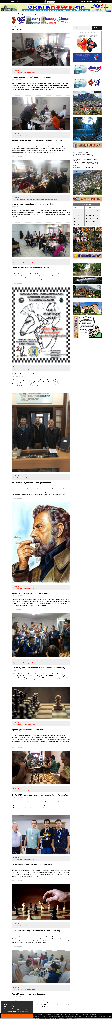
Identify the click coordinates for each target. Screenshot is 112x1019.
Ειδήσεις (16, 70)
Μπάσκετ (19, 477)
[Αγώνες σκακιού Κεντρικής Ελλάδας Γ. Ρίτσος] (38, 542)
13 (90, 215)
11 (82, 215)
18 (82, 218)
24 (78, 221)
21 (94, 218)
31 (78, 224)
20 (90, 218)
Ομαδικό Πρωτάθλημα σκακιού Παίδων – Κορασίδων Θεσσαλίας (38, 668)
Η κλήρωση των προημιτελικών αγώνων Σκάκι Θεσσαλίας (36, 931)
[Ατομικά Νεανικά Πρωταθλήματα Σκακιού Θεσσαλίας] (38, 50)
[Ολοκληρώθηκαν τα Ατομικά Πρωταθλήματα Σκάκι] (38, 834)
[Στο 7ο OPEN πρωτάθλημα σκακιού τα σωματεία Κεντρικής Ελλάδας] (38, 768)
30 (75, 224)
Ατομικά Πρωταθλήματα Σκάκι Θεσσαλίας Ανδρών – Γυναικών (37, 141)
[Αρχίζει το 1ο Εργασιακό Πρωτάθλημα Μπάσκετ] (38, 433)
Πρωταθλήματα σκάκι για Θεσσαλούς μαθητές (30, 268)
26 (86, 221)
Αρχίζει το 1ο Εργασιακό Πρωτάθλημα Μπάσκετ (31, 483)
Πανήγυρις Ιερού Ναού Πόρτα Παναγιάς (83, 167)
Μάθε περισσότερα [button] (23, 1011)
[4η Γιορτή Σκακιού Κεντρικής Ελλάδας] (38, 703)
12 (86, 215)
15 (97, 215)
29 (97, 221)
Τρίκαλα (34, 477)
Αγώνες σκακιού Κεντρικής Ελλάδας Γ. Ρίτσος (30, 593)
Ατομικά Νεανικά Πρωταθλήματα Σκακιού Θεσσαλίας (33, 77)
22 (97, 218)
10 (78, 215)
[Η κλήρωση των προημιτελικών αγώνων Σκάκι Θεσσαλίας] (38, 902)
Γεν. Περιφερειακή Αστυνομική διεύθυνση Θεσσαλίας (30, 199)
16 (75, 218)
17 (78, 218)
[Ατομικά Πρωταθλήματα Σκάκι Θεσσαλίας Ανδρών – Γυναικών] (38, 113)
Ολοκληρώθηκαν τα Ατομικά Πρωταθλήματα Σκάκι (32, 864)
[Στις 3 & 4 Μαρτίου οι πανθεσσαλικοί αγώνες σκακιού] (38, 325)
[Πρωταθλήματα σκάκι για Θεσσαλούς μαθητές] (38, 240)
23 (75, 221)
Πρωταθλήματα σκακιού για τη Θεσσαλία (28, 994)
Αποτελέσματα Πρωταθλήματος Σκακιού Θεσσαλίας (33, 204)
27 (90, 221)
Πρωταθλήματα (27, 72)
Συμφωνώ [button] (17, 1016)
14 (94, 215)
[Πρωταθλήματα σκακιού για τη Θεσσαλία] (38, 967)
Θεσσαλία (19, 72)
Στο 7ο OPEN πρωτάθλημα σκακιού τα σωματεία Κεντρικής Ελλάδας (40, 795)
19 (86, 218)
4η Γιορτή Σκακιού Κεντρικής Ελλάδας (27, 730)
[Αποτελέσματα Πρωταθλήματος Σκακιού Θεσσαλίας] (38, 177)
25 (82, 221)
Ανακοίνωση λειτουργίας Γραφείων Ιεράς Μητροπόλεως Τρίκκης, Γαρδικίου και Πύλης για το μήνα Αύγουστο (86, 156)
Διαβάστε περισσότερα (16, 93)
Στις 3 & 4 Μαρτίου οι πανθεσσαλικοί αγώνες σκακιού (34, 374)
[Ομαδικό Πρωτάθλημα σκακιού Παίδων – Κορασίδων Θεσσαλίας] (38, 635)
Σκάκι (33, 72)
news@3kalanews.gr (97, 1014)
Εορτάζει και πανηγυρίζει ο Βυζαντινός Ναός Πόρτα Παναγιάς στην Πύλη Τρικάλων (86, 151)
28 (94, 221)
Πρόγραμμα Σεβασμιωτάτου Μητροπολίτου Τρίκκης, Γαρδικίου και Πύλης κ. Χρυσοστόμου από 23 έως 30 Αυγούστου (85, 164)
